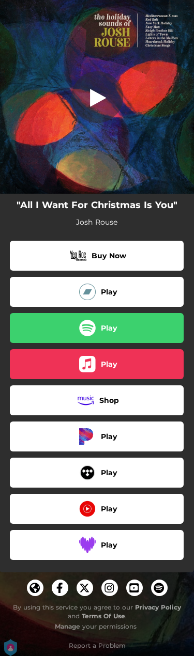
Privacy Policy (158, 607)
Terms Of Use (103, 616)
